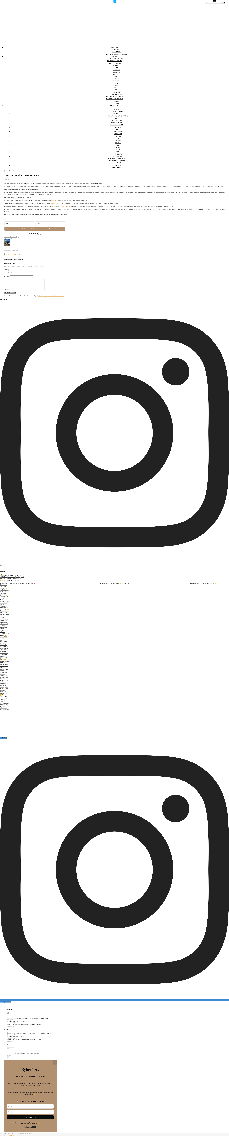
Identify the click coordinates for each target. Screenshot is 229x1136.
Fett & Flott (65, 206)
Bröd (116, 68)
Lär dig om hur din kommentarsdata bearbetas (51, 296)
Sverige (116, 101)
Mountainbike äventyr (114, 99)
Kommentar (7, 289)
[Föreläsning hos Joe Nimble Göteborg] (12, 254)
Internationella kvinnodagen (11, 237)
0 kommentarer (8, 238)
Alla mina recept (114, 63)
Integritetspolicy (116, 59)
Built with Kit (35, 233)
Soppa (116, 90)
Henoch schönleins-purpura (116, 54)
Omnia (116, 85)
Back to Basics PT (56, 203)
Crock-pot (116, 70)
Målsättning (116, 52)
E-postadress (8, 273)
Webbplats (6, 276)
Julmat (116, 79)
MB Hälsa (54, 200)
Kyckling (116, 81)
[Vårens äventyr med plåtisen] (7, 245)
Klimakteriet (116, 50)
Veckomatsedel (116, 94)
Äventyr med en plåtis (114, 97)
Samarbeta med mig (114, 61)
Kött (116, 83)
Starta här (114, 47)
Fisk (116, 77)
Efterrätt (116, 72)
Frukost (116, 74)
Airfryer (116, 65)
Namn (6, 269)
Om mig (114, 56)
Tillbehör (116, 92)
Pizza (116, 88)
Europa (116, 103)
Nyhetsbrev (114, 106)
